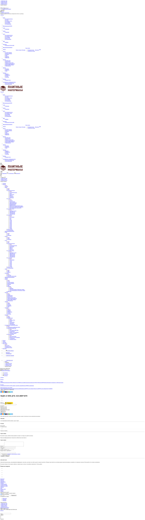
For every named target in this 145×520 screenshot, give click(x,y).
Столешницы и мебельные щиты (13, 327)
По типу (11, 200)
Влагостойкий (3, 388)
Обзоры (1, 491)
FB (2, 510)
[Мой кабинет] (1, 163)
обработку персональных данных (13, 453)
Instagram (6, 375)
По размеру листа (13, 210)
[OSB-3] (9, 30)
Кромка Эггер (12, 320)
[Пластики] (9, 43)
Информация (2, 481)
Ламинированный (9, 388)
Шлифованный (23, 388)
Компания (2, 478)
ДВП (8, 271)
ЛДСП (8, 281)
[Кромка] (9, 78)
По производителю (13, 192)
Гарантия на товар (4, 486)
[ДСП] (9, 33)
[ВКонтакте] (1, 392)
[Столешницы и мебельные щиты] (9, 81)
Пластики (9, 275)
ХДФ (8, 234)
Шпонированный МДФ (7, 382)
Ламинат (9, 309)
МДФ (8, 189)
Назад (6, 185)
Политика (2, 480)
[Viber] (7, 392)
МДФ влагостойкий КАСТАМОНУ (46, 388)
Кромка (8, 316)
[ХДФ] (9, 27)
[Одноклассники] (2, 392)
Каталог (6, 186)
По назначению (31, 385)
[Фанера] (9, 58)
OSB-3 (8, 238)
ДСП (8, 242)
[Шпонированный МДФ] (9, 25)
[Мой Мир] (4, 392)
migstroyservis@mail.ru (6, 9)
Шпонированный (16, 388)
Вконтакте (6, 374)
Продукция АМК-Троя (14, 330)
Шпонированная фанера (28, 382)
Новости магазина (5, 494)
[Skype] (10, 392)
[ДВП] (9, 40)
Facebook (6, 372)
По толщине (12, 217)
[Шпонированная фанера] (9, 46)
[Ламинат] (9, 71)
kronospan (11, 288)
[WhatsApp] (9, 392)
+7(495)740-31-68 (3, 0)
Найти (2, 514)
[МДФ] (9, 16)
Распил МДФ (25, 385)
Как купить (7, 345)
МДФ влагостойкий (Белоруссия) (32, 388)
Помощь (2, 482)
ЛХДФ (34, 382)
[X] (6, 392)
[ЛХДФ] (9, 48)
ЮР (1, 510)
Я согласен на (11, 453)
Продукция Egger (13, 336)
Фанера (8, 294)
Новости (2, 479)
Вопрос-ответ (3, 489)
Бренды (1, 490)
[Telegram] (12, 392)
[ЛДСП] (9, 50)
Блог (1, 488)
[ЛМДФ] (9, 66)
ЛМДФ (8, 303)
